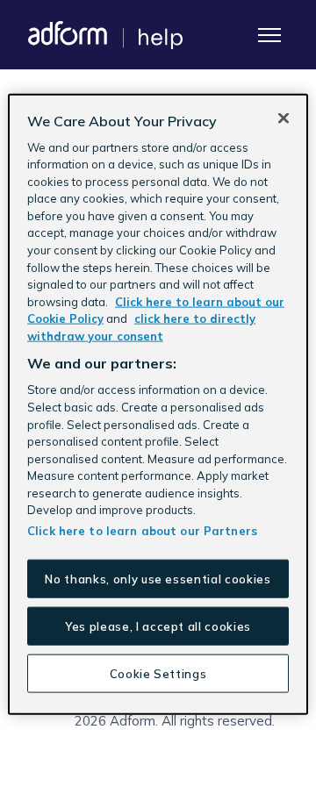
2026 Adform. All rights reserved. (175, 720)
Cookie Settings (158, 674)
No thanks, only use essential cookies (157, 578)
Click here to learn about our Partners (142, 530)
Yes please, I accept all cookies (158, 626)
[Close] (283, 117)
